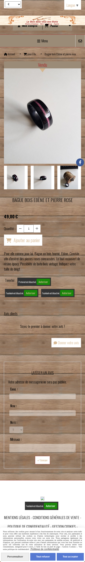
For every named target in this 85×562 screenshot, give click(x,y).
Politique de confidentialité (28, 526)
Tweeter (10, 280)
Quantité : (9, 228)
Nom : (13, 405)
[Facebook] (80, 162)
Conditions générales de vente (56, 517)
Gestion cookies (64, 526)
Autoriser (43, 282)
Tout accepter (70, 556)
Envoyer (44, 460)
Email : (14, 389)
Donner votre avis (68, 342)
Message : (15, 439)
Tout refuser (43, 556)
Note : (13, 422)
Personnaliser (15, 556)
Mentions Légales (17, 517)
